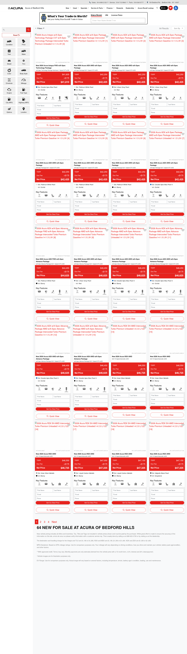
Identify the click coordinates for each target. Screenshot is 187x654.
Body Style (23, 73)
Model (9, 64)
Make (24, 54)
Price (23, 44)
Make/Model (96, 15)
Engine (9, 93)
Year (9, 54)
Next (54, 522)
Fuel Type (23, 93)
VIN (106, 15)
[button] (68, 8)
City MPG (9, 102)
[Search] (28, 29)
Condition (9, 44)
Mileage (23, 83)
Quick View (54, 125)
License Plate (116, 15)
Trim (23, 64)
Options (9, 112)
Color (9, 73)
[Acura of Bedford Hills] (15, 8)
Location (24, 112)
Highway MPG (24, 102)
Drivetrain (9, 83)
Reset (15, 35)
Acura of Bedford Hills (34, 7)
